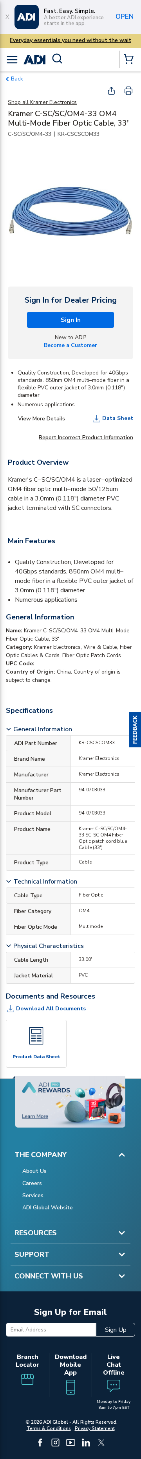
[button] (135, 729)
